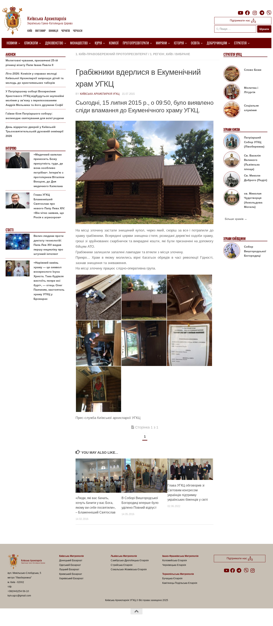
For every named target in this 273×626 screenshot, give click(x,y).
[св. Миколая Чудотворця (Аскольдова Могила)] (231, 198)
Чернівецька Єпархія (174, 565)
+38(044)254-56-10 (18, 591)
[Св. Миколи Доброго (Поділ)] (231, 180)
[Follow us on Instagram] (254, 12)
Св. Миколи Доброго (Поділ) (255, 178)
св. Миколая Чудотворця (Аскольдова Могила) (253, 200)
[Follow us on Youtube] (240, 12)
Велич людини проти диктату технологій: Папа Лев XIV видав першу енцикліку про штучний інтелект (49, 244)
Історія (179, 43)
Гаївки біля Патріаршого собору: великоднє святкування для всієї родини (35, 116)
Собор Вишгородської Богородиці (255, 251)
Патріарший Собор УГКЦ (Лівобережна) (254, 142)
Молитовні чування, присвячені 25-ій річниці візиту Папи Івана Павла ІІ (32, 63)
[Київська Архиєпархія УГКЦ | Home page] (41, 21)
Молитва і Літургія (251, 90)
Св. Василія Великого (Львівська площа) (252, 162)
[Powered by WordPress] (22, 618)
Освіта (195, 43)
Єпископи (31, 43)
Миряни (161, 43)
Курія (98, 43)
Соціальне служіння (251, 108)
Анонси (10, 54)
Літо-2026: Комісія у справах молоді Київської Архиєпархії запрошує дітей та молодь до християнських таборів (35, 78)
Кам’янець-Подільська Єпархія (179, 583)
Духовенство (54, 43)
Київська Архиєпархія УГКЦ (100, 93)
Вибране (182, 54)
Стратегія (240, 43)
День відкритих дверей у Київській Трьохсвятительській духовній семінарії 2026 (34, 131)
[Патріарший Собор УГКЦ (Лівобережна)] (231, 142)
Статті (9, 230)
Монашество (79, 43)
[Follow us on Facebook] (247, 12)
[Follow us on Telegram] (261, 12)
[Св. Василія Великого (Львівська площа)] (231, 160)
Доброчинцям (217, 43)
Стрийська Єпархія (122, 565)
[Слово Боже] (231, 75)
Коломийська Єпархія (174, 560)
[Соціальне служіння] (231, 110)
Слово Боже (252, 69)
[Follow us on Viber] (269, 12)
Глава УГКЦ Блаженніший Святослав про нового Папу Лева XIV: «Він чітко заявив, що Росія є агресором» (49, 206)
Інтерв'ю (11, 148)
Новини (12, 43)
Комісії (114, 43)
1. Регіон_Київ (161, 54)
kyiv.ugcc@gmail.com (19, 595)
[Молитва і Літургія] (231, 93)
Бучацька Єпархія (172, 578)
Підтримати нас (240, 20)
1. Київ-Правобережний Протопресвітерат (111, 54)
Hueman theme (54, 617)
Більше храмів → (236, 218)
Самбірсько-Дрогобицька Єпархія (130, 560)
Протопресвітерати (136, 43)
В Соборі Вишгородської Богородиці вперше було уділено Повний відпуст (140, 502)
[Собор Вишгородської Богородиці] (231, 251)
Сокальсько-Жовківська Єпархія (129, 569)
